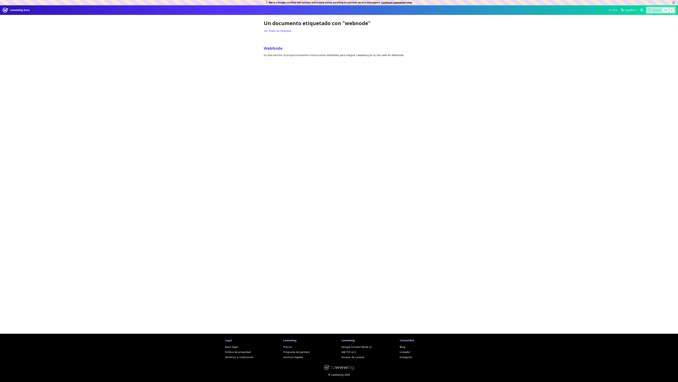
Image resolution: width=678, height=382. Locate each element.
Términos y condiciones (239, 357)
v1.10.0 (613, 10)
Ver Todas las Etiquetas (278, 31)
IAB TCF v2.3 (348, 352)
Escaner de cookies (352, 357)
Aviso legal (231, 347)
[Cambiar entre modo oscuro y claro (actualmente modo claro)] (641, 10)
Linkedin (405, 352)
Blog (402, 347)
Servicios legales (293, 357)
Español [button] (630, 10)
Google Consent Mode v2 (356, 347)
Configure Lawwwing (393, 2)
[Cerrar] (673, 2)
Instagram (406, 357)
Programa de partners (296, 352)
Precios (287, 347)
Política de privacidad (238, 352)
